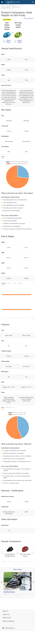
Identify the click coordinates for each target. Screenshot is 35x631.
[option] (17, 552)
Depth (14, 283)
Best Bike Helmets (9, 592)
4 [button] (11, 562)
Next (32, 552)
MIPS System (10, 407)
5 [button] (14, 562)
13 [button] (15, 564)
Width (9, 283)
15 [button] (20, 564)
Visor (2, 407)
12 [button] (31, 562)
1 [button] (3, 562)
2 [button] (6, 562)
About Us (5, 611)
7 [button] (19, 562)
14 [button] (17, 564)
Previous (2, 552)
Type (2, 156)
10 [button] (26, 562)
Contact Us (6, 614)
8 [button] (21, 562)
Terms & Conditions (8, 621)
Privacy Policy (7, 617)
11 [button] (29, 562)
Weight (20, 283)
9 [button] (24, 562)
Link (9, 530)
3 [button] (8, 562)
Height (3, 283)
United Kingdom (9, 628)
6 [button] (16, 562)
